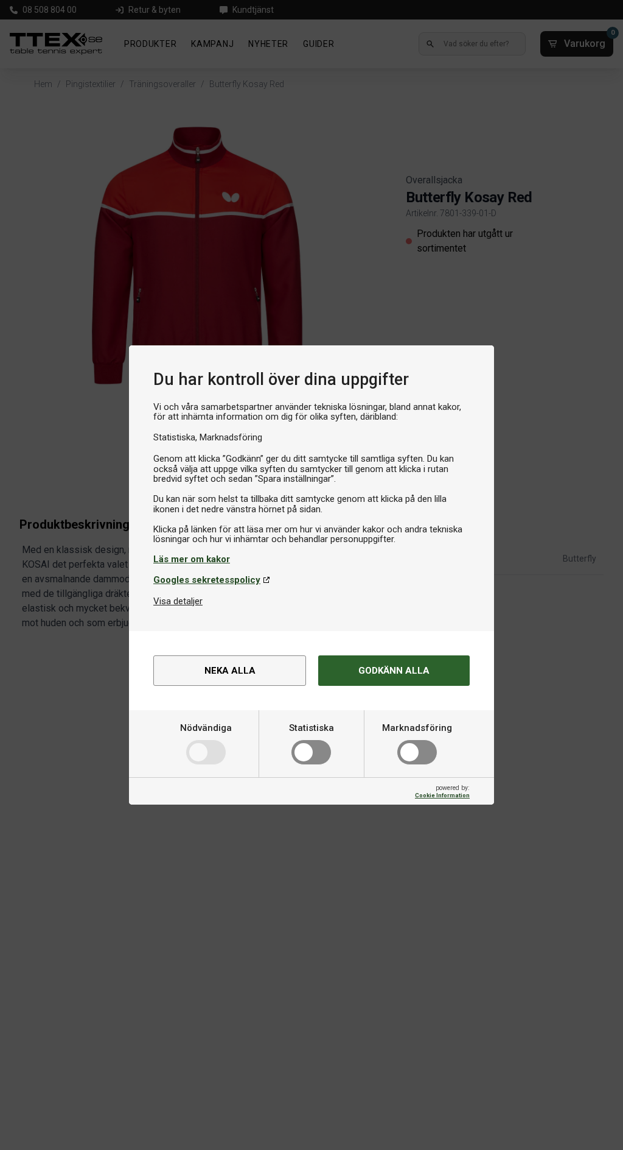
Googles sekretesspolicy (206, 579)
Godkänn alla (394, 670)
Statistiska (311, 727)
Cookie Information (442, 795)
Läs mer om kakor (191, 559)
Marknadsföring (417, 727)
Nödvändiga (206, 727)
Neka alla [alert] (230, 670)
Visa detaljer (178, 601)
